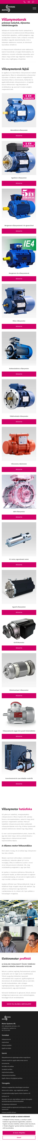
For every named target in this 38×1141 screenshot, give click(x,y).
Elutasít (19, 1137)
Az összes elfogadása (19, 1133)
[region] (19, 1127)
